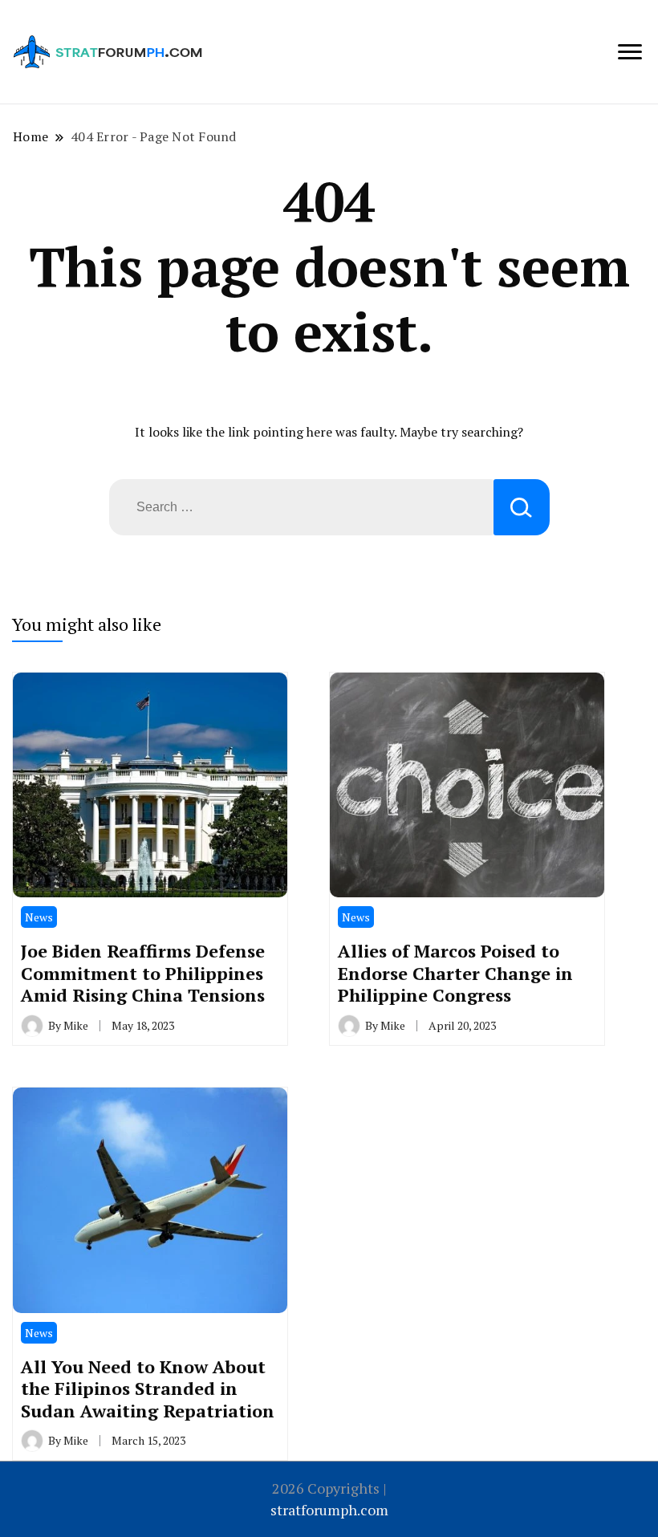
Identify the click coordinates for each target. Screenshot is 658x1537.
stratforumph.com (329, 1509)
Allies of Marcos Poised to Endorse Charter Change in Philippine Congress (455, 972)
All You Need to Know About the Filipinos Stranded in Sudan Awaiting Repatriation (147, 1388)
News (39, 917)
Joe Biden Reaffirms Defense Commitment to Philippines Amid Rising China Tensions (143, 972)
